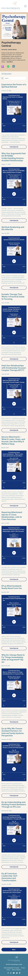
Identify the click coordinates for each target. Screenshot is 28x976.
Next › (14, 949)
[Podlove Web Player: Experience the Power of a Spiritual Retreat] (14, 112)
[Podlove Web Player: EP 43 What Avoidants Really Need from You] (14, 614)
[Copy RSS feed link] (13, 66)
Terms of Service (16, 969)
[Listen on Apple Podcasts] (3, 66)
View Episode (14, 147)
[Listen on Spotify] (9, 66)
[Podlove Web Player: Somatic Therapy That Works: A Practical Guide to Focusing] (14, 325)
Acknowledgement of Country (11, 968)
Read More (10, 62)
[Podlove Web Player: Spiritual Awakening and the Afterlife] (14, 254)
